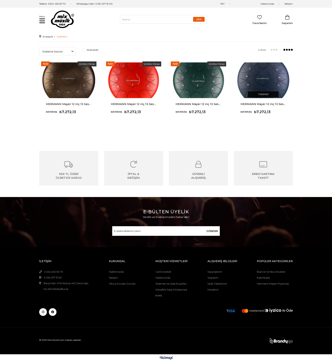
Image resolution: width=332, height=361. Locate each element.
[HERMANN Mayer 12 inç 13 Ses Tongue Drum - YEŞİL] (198, 80)
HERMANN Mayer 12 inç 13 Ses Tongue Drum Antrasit (263, 104)
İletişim (289, 3)
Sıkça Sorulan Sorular (122, 283)
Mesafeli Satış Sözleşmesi (171, 289)
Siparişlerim (215, 271)
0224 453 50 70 (57, 3)
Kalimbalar (263, 277)
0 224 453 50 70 (53, 271)
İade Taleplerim (217, 283)
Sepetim (213, 277)
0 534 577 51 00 (104, 3)
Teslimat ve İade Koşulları (171, 283)
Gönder (212, 231)
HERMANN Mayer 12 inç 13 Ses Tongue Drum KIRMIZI (134, 104)
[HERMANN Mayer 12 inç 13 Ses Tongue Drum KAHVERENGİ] (68, 80)
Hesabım (213, 289)
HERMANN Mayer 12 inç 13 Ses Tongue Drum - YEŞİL (198, 104)
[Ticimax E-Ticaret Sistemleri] (166, 358)
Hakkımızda (267, 3)
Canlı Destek (163, 271)
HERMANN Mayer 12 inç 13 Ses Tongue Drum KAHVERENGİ (69, 104)
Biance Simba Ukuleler (271, 271)
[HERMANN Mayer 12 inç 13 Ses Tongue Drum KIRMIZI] (133, 80)
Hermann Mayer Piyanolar (273, 283)
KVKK (158, 295)
